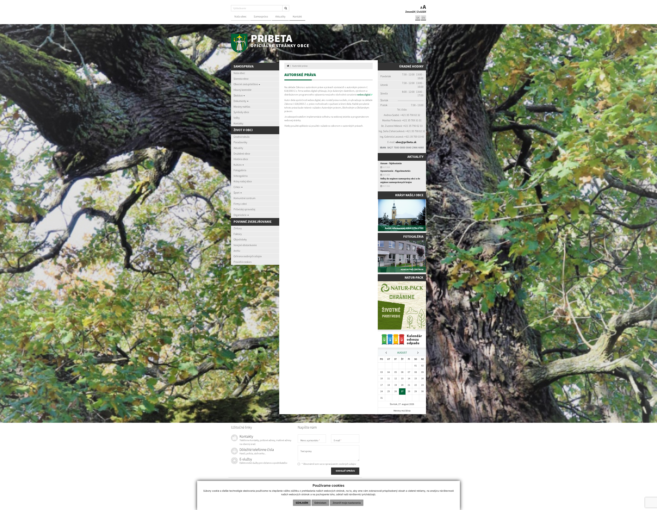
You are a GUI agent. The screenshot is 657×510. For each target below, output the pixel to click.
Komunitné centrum (244, 198)
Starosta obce (241, 78)
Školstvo (238, 95)
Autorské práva (299, 65)
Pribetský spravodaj (244, 209)
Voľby (237, 117)
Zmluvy (238, 228)
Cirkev (237, 187)
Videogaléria (241, 176)
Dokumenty (240, 101)
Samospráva (261, 16)
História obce (241, 159)
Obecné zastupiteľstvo (246, 84)
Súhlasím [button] (302, 502)
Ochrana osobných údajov (248, 256)
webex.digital (363, 94)
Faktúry (238, 234)
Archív (237, 250)
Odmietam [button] (320, 502)
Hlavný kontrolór (243, 90)
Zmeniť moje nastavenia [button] (347, 502)
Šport (237, 192)
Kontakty (238, 123)
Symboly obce (241, 112)
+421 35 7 (405, 115)
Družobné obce (242, 153)
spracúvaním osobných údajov (340, 463)
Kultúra (238, 164)
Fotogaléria (240, 170)
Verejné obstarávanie (245, 245)
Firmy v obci (240, 203)
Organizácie (240, 215)
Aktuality (280, 16)
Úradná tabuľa (241, 136)
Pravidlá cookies (243, 262)
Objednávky (240, 239)
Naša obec (240, 16)
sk (417, 18)
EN (423, 18)
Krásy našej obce (243, 181)
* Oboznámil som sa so (328, 463)
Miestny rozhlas (242, 106)
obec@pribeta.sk (406, 142)
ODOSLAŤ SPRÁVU (345, 471)
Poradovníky (240, 142)
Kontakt (297, 16)
